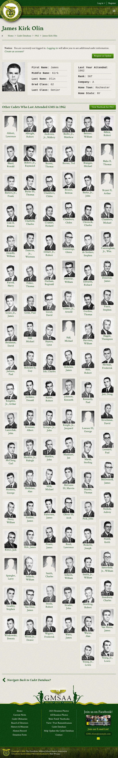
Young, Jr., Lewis (107, 659)
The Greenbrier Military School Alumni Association (46, 751)
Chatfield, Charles (30, 222)
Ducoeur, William (68, 280)
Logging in (52, 48)
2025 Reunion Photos (59, 711)
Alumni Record (20, 730)
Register (112, 3)
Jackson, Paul (11, 372)
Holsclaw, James (68, 368)
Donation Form (20, 734)
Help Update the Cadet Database (59, 730)
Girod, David (49, 313)
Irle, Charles (49, 371)
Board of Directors (19, 723)
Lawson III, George (88, 430)
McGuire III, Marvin (68, 486)
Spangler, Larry (11, 577)
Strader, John (69, 606)
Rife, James (30, 547)
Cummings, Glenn (69, 250)
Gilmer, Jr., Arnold (68, 310)
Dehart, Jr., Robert (49, 253)
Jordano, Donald (30, 398)
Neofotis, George (10, 491)
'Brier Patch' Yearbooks (59, 719)
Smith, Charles (49, 575)
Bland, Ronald (10, 165)
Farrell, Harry (10, 284)
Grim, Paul (30, 312)
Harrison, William (88, 342)
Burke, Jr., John (88, 194)
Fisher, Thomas (30, 284)
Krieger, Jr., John (49, 429)
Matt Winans (55, 754)
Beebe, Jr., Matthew (68, 135)
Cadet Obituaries (19, 719)
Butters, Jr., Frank (11, 194)
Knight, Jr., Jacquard (68, 426)
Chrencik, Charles (88, 223)
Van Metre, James (107, 629)
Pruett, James (49, 546)
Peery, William (11, 521)
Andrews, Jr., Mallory (49, 135)
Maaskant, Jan (68, 456)
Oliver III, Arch (68, 516)
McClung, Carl (11, 462)
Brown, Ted (69, 163)
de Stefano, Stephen (88, 253)
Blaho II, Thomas (107, 162)
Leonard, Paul (107, 451)
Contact (58, 734)
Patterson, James (49, 516)
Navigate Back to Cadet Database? (28, 680)
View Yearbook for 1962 (103, 107)
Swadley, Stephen (10, 607)
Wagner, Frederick (49, 635)
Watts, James (68, 636)
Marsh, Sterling (88, 461)
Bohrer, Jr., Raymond (30, 164)
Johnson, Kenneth (68, 398)
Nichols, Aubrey (107, 510)
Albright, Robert (30, 135)
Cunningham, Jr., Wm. (108, 249)
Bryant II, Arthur (107, 192)
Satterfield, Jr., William (107, 569)
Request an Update (102, 55)
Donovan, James (107, 279)
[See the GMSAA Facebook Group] (98, 720)
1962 (37, 35)
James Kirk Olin (49, 35)
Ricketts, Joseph (88, 546)
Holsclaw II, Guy (30, 369)
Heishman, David (10, 344)
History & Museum (19, 726)
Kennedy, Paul (88, 400)
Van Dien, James (30, 608)
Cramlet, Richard (49, 224)
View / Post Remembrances (59, 723)
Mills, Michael (49, 488)
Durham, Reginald (49, 282)
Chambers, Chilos (49, 194)
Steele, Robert (49, 605)
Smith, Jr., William (88, 576)
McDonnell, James (107, 481)
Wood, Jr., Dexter (30, 638)
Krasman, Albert (30, 428)
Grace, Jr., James (11, 314)
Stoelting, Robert (88, 605)
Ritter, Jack (11, 549)
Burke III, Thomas (30, 193)
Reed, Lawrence (69, 546)
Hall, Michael (69, 339)
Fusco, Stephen (107, 308)
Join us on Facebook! (98, 712)
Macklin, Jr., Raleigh (30, 459)
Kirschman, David (107, 421)
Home (11, 35)
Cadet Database (24, 35)
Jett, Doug (107, 394)
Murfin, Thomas (88, 491)
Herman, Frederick (107, 366)
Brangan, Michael (88, 164)
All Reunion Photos (59, 715)
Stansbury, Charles (107, 599)
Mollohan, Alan (30, 490)
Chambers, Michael (107, 221)
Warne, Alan (88, 634)
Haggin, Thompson (107, 337)
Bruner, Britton (69, 191)
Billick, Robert (107, 133)
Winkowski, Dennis (10, 637)
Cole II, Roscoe (11, 224)
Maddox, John (49, 458)
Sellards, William (30, 578)
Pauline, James (30, 519)
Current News (19, 715)
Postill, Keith (107, 540)
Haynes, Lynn (49, 343)
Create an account (13, 51)
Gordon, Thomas (88, 313)
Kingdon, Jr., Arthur (10, 402)
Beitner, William (88, 135)
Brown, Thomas (49, 165)
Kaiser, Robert (49, 399)
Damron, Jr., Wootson (30, 253)
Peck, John (88, 518)
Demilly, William (10, 254)
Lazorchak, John (10, 431)
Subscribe (98, 739)
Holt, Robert (88, 371)
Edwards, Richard (88, 283)
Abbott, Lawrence (11, 134)
